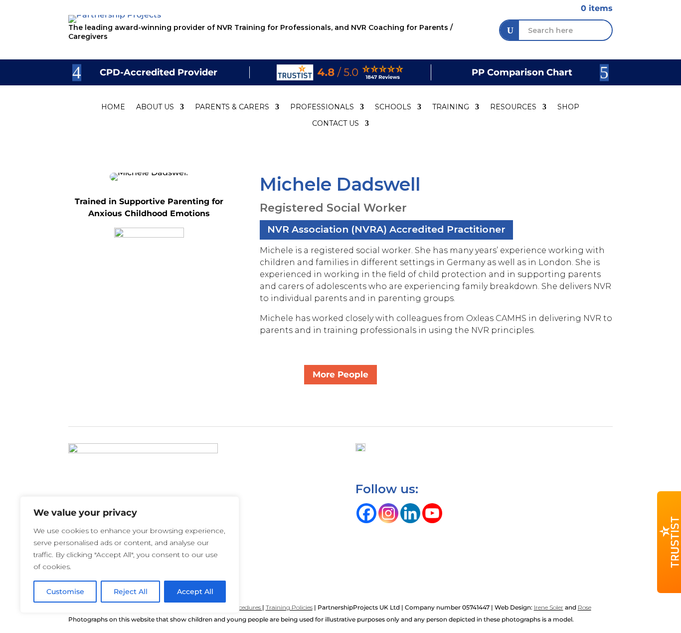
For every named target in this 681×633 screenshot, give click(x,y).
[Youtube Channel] (432, 513)
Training (450, 107)
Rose (584, 607)
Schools (393, 107)
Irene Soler (548, 607)
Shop (568, 107)
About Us (155, 107)
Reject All (131, 591)
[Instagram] (388, 513)
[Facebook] (366, 513)
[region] (129, 554)
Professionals (322, 107)
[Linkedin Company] (410, 513)
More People (340, 374)
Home (113, 107)
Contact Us (335, 123)
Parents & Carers (232, 107)
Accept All (195, 591)
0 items (591, 8)
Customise (65, 591)
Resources (513, 107)
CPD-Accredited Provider (158, 72)
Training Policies (289, 607)
